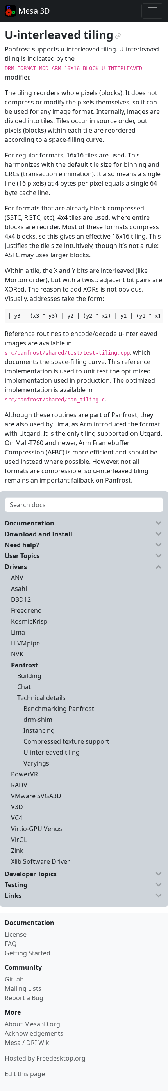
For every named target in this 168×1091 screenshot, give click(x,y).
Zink (17, 850)
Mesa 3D (33, 10)
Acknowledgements (34, 1033)
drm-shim (37, 719)
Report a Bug (24, 998)
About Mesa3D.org (32, 1024)
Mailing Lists (23, 988)
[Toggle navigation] (152, 11)
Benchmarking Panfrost (58, 708)
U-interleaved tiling (51, 752)
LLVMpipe (25, 643)
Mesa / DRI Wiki (28, 1042)
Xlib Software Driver (40, 861)
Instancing (39, 730)
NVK (17, 654)
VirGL (19, 839)
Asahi (19, 588)
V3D (17, 807)
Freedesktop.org (61, 1058)
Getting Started (27, 953)
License (16, 934)
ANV (17, 577)
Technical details (41, 697)
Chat (24, 687)
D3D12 (21, 599)
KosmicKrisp (29, 621)
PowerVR (24, 774)
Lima (18, 632)
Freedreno (26, 610)
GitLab (14, 979)
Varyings (36, 763)
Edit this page (25, 1074)
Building (29, 676)
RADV (19, 785)
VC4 (16, 817)
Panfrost (24, 665)
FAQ (11, 943)
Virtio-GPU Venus (36, 828)
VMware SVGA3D (36, 796)
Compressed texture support (66, 741)
